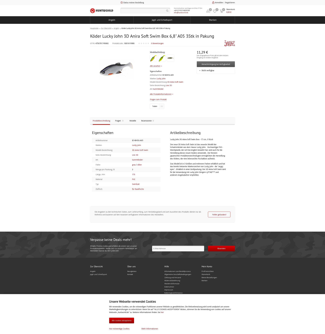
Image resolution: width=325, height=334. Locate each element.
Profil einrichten (208, 271)
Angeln (112, 20)
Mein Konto (207, 266)
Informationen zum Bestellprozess (177, 271)
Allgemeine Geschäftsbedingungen (177, 274)
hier (162, 312)
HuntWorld (101, 10)
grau (134, 164)
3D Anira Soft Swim (175, 82)
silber (139, 164)
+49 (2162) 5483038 (182, 10)
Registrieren (230, 2)
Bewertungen (157, 43)
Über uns (131, 266)
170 (133, 174)
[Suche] (145, 11)
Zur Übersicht (96, 266)
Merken (204, 281)
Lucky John (161, 78)
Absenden (221, 248)
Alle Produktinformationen (161, 94)
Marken (212, 20)
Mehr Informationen (149, 328)
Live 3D (169, 85)
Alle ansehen (155, 66)
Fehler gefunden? (219, 214)
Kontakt (130, 274)
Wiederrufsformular (172, 284)
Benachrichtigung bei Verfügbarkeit (216, 64)
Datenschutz (169, 287)
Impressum (168, 290)
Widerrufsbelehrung (172, 281)
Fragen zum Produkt (158, 99)
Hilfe (166, 266)
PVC (133, 179)
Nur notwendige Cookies (119, 328)
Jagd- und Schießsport (162, 20)
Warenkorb (206, 274)
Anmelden (219, 2)
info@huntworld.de (181, 13)
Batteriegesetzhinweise (173, 293)
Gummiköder (158, 89)
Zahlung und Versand (172, 278)
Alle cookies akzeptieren (122, 320)
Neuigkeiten (131, 271)
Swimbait (136, 184)
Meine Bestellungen (209, 278)
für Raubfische (138, 189)
